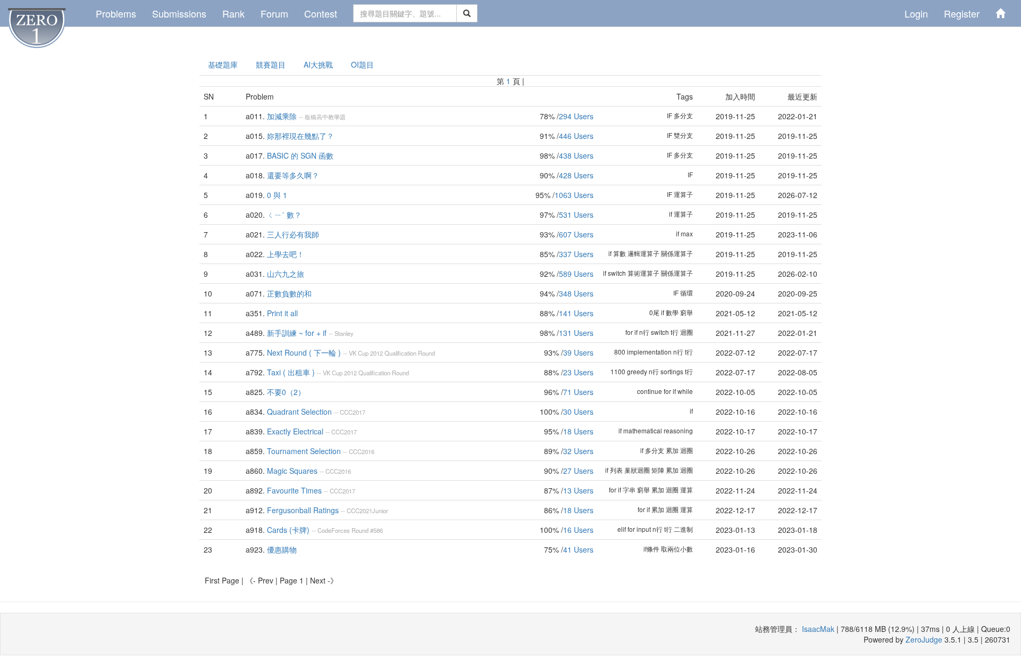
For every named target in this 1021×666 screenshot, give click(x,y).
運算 (686, 489)
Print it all (282, 313)
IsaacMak (818, 628)
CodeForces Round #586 (350, 530)
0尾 (654, 312)
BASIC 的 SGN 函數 (300, 155)
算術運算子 (643, 272)
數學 (672, 312)
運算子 (683, 194)
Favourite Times (294, 490)
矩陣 (657, 469)
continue (649, 391)
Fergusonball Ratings (303, 510)
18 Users (578, 431)
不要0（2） (286, 392)
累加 (672, 450)
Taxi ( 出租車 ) (291, 372)
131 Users (576, 332)
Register (962, 13)
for (629, 331)
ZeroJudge (924, 639)
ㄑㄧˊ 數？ (284, 214)
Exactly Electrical (295, 431)
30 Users (578, 411)
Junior (380, 510)
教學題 (337, 116)
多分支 (683, 115)
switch (617, 272)
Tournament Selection (304, 451)
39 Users (578, 352)
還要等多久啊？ (293, 175)
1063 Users (574, 195)
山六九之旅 (285, 273)
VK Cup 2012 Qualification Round (392, 353)
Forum (274, 13)
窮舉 (686, 312)
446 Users (576, 135)
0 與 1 (277, 195)
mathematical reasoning (658, 430)
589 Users (576, 273)
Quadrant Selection (299, 411)
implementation (649, 351)
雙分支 (683, 134)
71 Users (578, 392)
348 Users (576, 293)
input (644, 528)
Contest (320, 13)
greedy (637, 371)
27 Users (578, 470)
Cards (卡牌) (288, 529)
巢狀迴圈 (637, 469)
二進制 (683, 528)
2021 (365, 510)
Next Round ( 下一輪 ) (304, 352)
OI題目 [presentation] (362, 64)
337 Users (576, 254)
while (685, 391)
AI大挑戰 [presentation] (318, 64)
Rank (233, 13)
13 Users (578, 490)
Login (916, 13)
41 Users (578, 549)
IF (669, 115)
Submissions (179, 13)
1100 (617, 371)
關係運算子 (677, 253)
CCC (346, 412)
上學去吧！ (285, 254)
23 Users (578, 372)
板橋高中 (316, 116)
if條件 (651, 548)
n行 (644, 331)
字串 (629, 489)
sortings (671, 371)
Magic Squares (292, 470)
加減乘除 (282, 116)
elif (621, 528)
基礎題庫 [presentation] (223, 64)
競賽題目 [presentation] (271, 64)
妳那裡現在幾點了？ (300, 135)
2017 (359, 412)
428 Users (576, 175)
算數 (619, 253)
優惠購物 (282, 549)
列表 (616, 469)
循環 (686, 292)
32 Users (578, 451)
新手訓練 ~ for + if (297, 332)
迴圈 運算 (679, 509)
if (670, 213)
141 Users (576, 313)
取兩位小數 (677, 548)
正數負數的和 (289, 293)
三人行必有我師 (293, 234)
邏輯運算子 (643, 253)
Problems (116, 13)
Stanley (344, 333)
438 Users (576, 155)
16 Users (578, 529)
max (687, 233)
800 (619, 351)
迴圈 (686, 331)
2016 (368, 451)
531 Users (576, 214)
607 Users (576, 234)
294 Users (576, 116)
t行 (675, 331)
